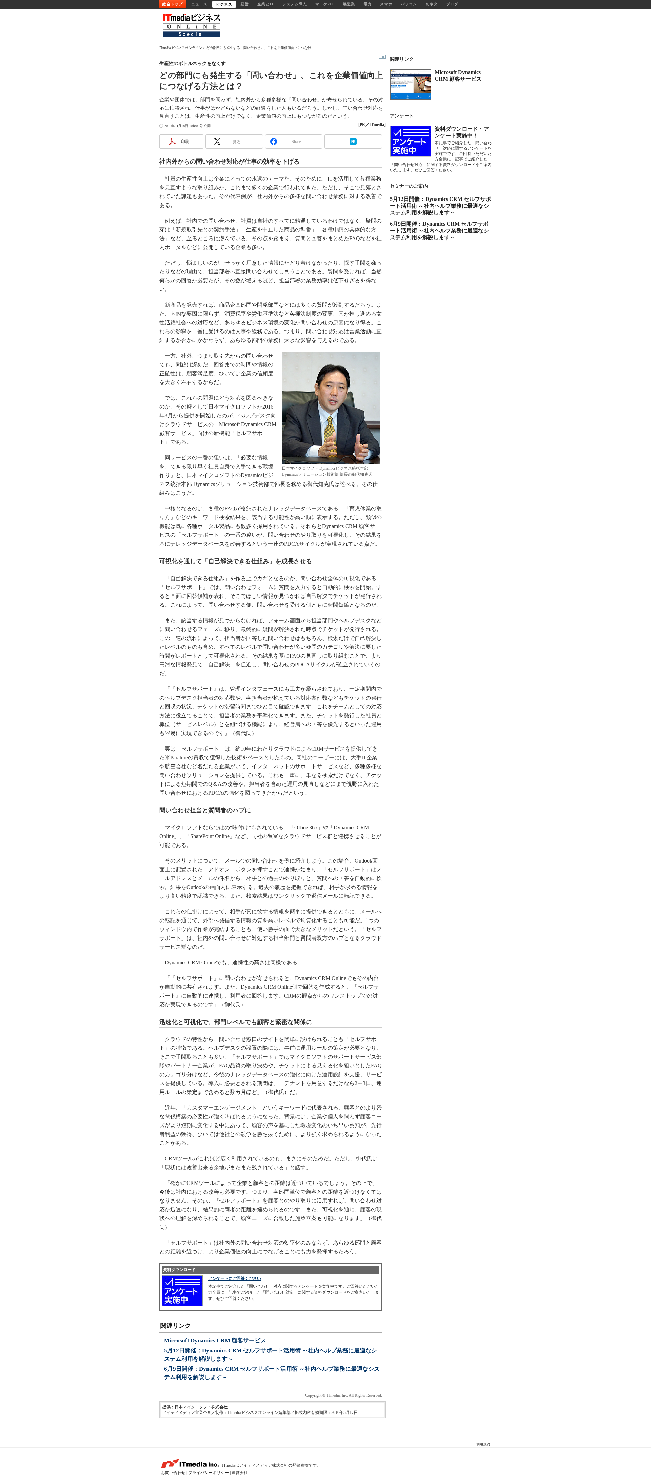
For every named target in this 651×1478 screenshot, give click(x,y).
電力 (367, 4)
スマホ (386, 4)
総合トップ (172, 4)
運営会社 (240, 1472)
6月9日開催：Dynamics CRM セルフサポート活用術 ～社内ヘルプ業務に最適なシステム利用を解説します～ (439, 230)
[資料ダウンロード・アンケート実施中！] (410, 141)
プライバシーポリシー (208, 1472)
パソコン (409, 4)
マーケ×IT (324, 4)
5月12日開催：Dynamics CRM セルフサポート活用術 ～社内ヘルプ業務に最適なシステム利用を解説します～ (440, 205)
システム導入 (294, 4)
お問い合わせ (173, 1472)
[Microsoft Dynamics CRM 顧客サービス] (410, 84)
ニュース (199, 4)
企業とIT (265, 4)
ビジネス (224, 4)
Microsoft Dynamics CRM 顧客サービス (215, 1340)
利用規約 (483, 1444)
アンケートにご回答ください (234, 1278)
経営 (245, 4)
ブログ (452, 4)
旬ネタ (432, 4)
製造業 (349, 4)
